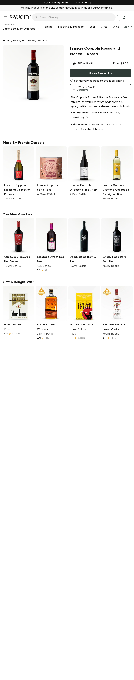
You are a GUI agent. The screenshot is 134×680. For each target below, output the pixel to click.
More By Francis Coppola (23, 142)
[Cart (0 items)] (124, 17)
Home (6, 40)
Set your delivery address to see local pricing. (67, 2)
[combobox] (76, 17)
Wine (16, 40)
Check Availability (100, 73)
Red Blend (43, 40)
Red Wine (28, 40)
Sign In (127, 26)
